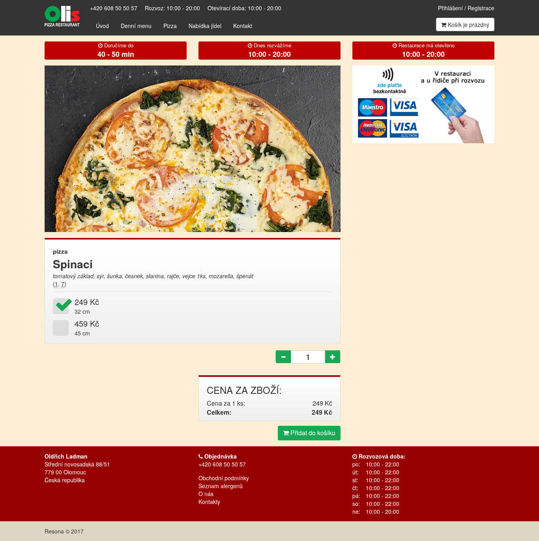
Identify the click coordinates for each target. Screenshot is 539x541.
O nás (205, 494)
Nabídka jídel (205, 26)
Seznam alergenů (220, 486)
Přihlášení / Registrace (466, 8)
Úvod (102, 26)
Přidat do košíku (312, 432)
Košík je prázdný (467, 24)
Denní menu (136, 26)
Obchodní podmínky (223, 478)
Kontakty (209, 501)
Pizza (170, 26)
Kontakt (242, 26)
